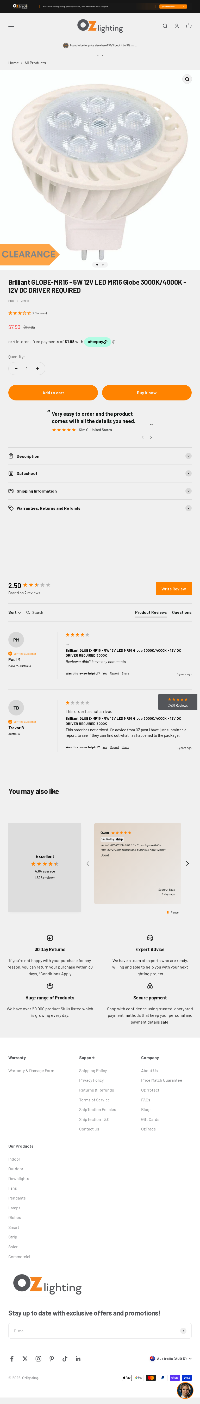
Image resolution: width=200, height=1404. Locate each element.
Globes (14, 1217)
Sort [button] (12, 612)
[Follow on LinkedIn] (78, 1358)
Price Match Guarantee (161, 1080)
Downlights (18, 1178)
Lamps (14, 1207)
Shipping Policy (93, 1070)
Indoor (14, 1158)
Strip (12, 1236)
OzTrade (148, 1128)
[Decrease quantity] (16, 368)
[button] (100, 313)
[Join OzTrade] (100, 6)
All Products (35, 62)
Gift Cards (150, 1119)
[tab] (151, 613)
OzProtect (150, 1089)
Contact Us (89, 1128)
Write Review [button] (173, 588)
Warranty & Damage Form (31, 1070)
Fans (12, 1187)
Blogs (146, 1109)
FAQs (145, 1099)
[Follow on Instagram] (38, 1358)
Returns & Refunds (96, 1089)
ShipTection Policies (97, 1109)
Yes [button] (105, 673)
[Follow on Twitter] (25, 1358)
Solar (13, 1246)
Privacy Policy (91, 1080)
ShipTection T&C (94, 1119)
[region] (137, 863)
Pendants (17, 1197)
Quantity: (16, 356)
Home (13, 62)
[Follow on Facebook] (11, 1358)
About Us (149, 1070)
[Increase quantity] (37, 368)
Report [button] (114, 673)
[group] (35, 585)
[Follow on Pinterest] (51, 1358)
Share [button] (125, 673)
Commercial (19, 1256)
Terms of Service (94, 1099)
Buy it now (147, 392)
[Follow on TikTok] (64, 1358)
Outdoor (15, 1168)
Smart (13, 1227)
